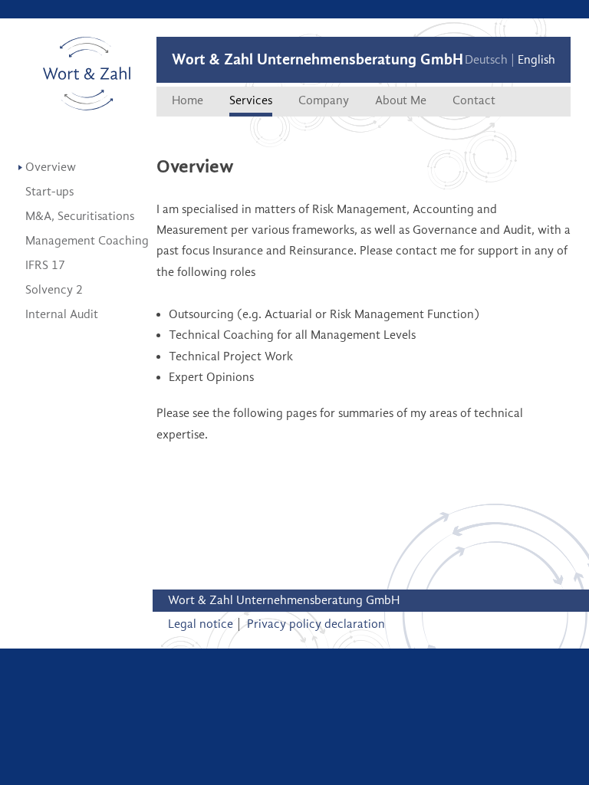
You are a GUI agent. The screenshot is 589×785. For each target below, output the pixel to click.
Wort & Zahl (87, 73)
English (536, 60)
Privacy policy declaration (316, 624)
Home (187, 100)
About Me (400, 100)
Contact (473, 100)
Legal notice (200, 624)
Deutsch (486, 60)
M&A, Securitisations (79, 216)
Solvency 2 (54, 290)
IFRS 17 (45, 265)
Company (323, 100)
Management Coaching (87, 241)
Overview (50, 167)
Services (250, 100)
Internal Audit (61, 314)
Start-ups (49, 192)
